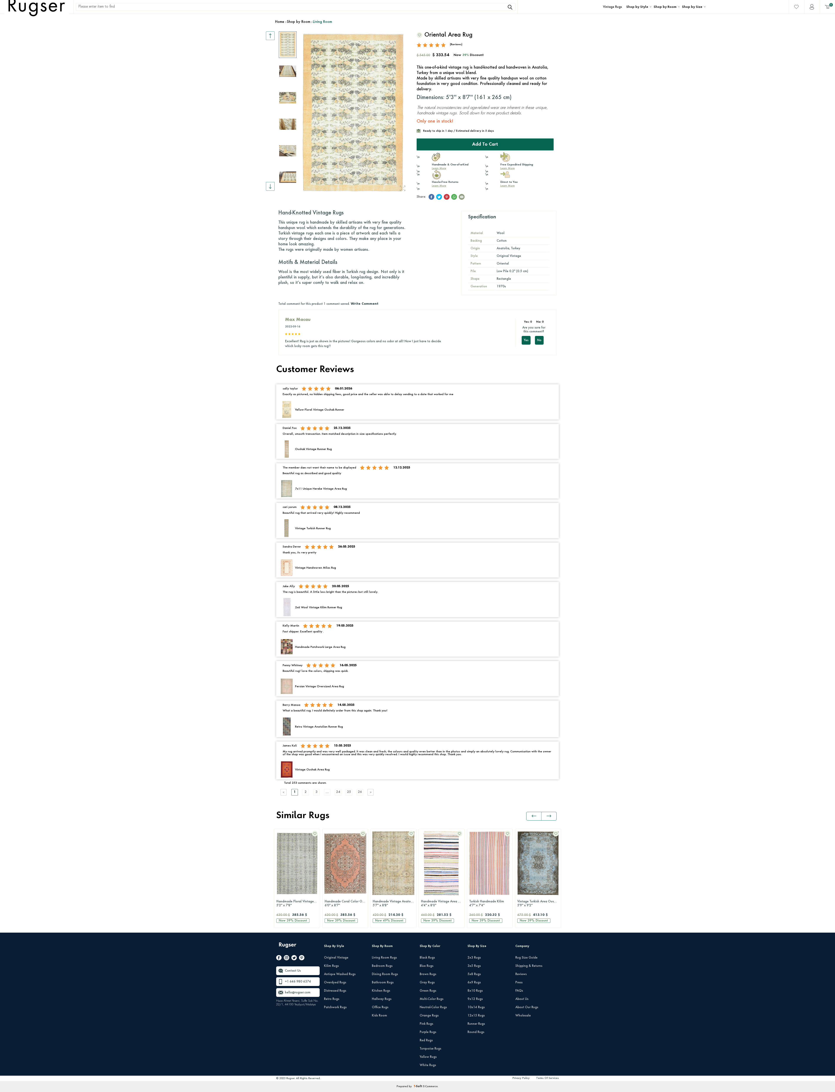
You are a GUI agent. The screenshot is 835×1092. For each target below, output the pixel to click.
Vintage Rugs (612, 6)
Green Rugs (428, 990)
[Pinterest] (301, 958)
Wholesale (523, 1015)
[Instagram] (286, 958)
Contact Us (293, 970)
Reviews (521, 974)
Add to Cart (485, 144)
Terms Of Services (547, 1078)
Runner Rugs (476, 1023)
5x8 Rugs (474, 974)
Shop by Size (692, 6)
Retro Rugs (331, 999)
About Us (521, 999)
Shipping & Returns (528, 965)
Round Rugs (476, 1032)
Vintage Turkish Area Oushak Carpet (493, 903)
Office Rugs (380, 1007)
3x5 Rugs (474, 965)
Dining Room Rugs (385, 974)
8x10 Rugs (475, 990)
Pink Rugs (426, 1023)
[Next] (370, 792)
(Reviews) (456, 44)
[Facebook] (279, 958)
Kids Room (379, 1015)
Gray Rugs (427, 982)
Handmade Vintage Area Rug (396, 903)
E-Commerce (430, 1086)
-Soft (418, 1086)
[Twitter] (294, 958)
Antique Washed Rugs (340, 974)
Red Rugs (426, 1040)
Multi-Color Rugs (431, 999)
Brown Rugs (428, 974)
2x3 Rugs (474, 957)
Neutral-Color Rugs (433, 1007)
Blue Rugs (426, 965)
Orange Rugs (429, 1015)
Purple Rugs (428, 1032)
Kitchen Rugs (381, 990)
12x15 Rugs (476, 1015)
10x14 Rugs (476, 1007)
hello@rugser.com (298, 992)
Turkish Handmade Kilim (440, 903)
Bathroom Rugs (383, 982)
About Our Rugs (526, 1007)
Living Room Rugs (384, 957)
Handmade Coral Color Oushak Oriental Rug (300, 903)
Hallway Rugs (381, 999)
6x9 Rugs (474, 982)
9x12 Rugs (475, 999)
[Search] (510, 7)
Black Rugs (427, 957)
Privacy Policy (521, 1078)
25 (349, 792)
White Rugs (428, 1065)
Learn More (439, 168)
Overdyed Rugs (335, 982)
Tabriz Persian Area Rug (536, 903)
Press (519, 982)
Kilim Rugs (331, 965)
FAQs (519, 990)
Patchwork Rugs (335, 1007)
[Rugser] (288, 947)
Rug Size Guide (526, 957)
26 (360, 792)
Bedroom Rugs (382, 965)
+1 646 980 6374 (298, 981)
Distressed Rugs (335, 990)
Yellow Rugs (428, 1056)
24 (338, 792)
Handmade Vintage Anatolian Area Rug (348, 903)
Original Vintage (336, 957)
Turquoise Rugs (430, 1048)
